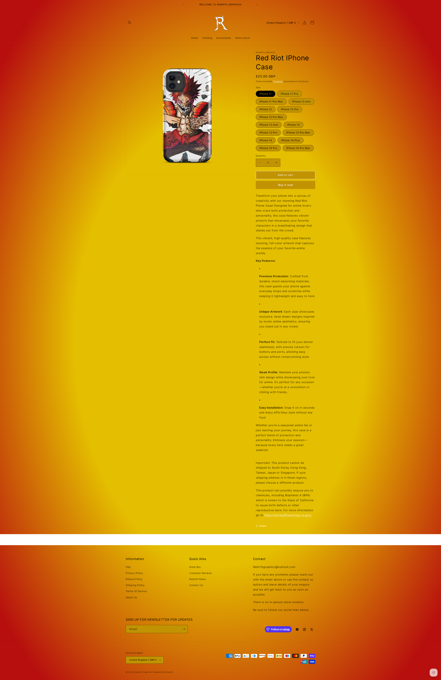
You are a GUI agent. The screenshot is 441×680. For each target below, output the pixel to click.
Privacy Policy (134, 573)
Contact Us (196, 585)
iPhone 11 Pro (289, 93)
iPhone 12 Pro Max (271, 117)
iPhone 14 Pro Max (298, 148)
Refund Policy (134, 579)
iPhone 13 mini (268, 124)
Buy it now (285, 185)
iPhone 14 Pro (268, 148)
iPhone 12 (265, 109)
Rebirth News (197, 579)
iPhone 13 (293, 124)
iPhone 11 (265, 93)
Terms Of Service (136, 591)
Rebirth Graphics (143, 672)
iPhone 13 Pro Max (298, 132)
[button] (129, 22)
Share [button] (262, 525)
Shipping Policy (135, 585)
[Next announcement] (257, 4)
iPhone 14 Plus (290, 140)
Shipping (278, 81)
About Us (131, 597)
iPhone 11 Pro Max (271, 101)
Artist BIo (195, 567)
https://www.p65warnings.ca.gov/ (288, 515)
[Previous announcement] (184, 4)
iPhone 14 (265, 140)
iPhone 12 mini (301, 101)
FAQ (128, 567)
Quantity (260, 155)
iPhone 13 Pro (268, 132)
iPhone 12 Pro (290, 109)
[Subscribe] (184, 629)
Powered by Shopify (163, 672)
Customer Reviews (200, 573)
